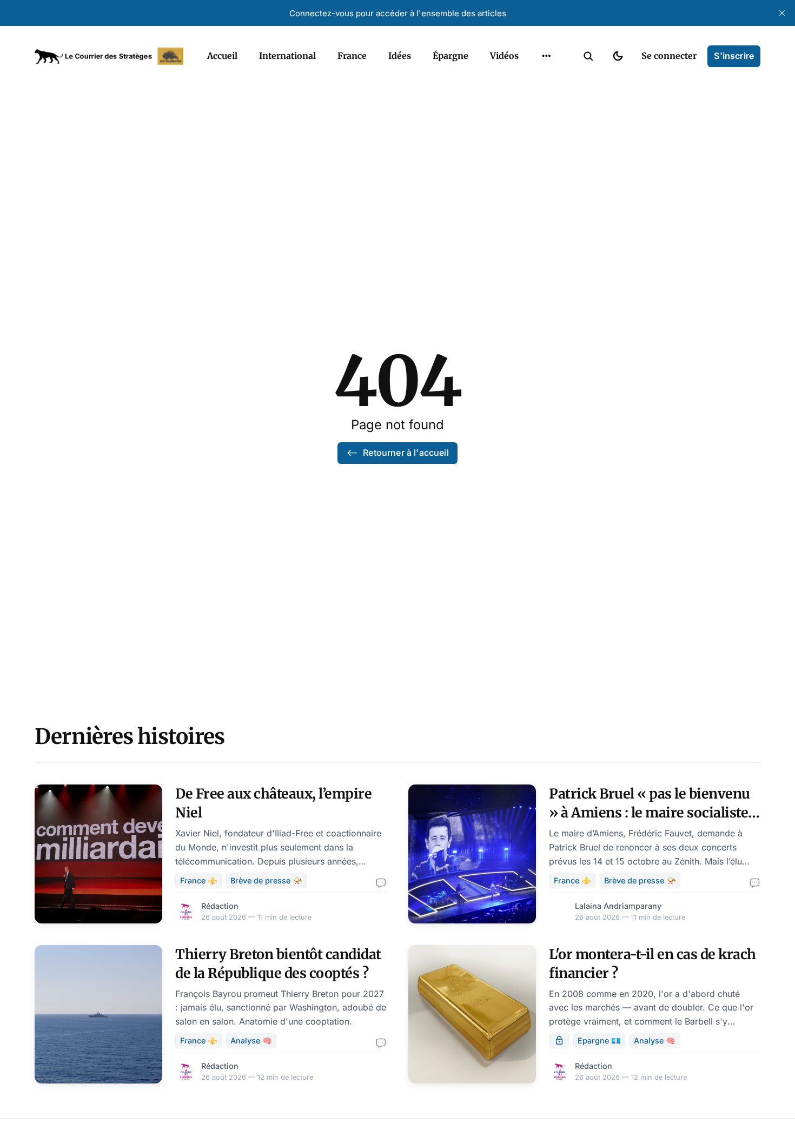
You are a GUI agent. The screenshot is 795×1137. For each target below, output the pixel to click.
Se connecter (669, 55)
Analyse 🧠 (251, 1040)
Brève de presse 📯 (266, 880)
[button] (588, 56)
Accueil (222, 55)
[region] (546, 56)
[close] (782, 13)
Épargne (450, 55)
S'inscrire (734, 55)
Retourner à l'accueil (405, 452)
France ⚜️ (198, 880)
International (287, 55)
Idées (399, 55)
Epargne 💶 (599, 1040)
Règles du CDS (546, 81)
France (352, 55)
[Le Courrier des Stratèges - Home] (109, 56)
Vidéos (504, 55)
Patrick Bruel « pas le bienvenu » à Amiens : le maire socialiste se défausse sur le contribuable (649, 812)
